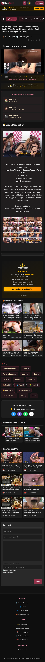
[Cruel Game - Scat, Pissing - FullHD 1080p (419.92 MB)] (33, 345)
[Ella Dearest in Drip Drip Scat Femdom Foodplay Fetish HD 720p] (33, 308)
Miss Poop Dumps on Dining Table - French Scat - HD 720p (11, 353)
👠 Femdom (23, 390)
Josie (25, 369)
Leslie (24, 374)
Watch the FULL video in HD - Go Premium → (22, 79)
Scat (21, 19)
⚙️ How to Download (22, 603)
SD (33, 396)
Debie (5, 379)
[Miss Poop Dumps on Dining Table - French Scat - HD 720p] (12, 345)
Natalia (30, 379)
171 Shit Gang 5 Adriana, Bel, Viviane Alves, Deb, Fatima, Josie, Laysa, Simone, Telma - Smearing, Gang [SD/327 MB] (11, 488)
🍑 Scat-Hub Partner (22, 614)
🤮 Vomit (32, 385)
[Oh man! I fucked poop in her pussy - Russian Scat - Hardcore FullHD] (12, 308)
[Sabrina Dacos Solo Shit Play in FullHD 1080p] (12, 327)
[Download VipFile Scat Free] (8, 3)
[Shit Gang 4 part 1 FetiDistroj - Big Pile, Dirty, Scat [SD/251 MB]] (33, 457)
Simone (18, 379)
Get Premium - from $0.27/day (22, 289)
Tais (35, 374)
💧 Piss (19, 385)
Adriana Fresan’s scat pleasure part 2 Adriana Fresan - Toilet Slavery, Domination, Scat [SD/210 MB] (32, 488)
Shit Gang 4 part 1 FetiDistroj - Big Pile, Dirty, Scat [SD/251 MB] (33, 466)
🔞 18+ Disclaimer (22, 632)
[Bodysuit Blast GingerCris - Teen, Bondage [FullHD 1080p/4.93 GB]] (33, 327)
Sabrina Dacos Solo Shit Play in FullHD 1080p (11, 334)
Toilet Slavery (8, 396)
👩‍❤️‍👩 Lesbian (7, 390)
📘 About (23, 607)
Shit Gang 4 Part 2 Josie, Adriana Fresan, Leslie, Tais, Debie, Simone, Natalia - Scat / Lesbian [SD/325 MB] (11, 466)
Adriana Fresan (9, 374)
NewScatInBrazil (9, 369)
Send (38, 582)
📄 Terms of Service (22, 628)
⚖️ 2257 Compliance (22, 636)
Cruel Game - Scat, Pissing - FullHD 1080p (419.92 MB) (31, 353)
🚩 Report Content (22, 640)
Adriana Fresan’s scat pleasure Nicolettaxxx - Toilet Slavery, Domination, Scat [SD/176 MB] (33, 511)
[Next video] (41, 434)
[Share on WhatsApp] (25, 414)
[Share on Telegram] (13, 414)
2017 (22, 396)
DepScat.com (11, 19)
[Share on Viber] (19, 414)
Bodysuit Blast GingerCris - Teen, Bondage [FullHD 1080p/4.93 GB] (33, 334)
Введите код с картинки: (11, 564)
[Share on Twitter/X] (31, 414)
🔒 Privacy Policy (22, 624)
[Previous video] (3, 434)
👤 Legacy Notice (22, 610)
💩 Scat (6, 385)
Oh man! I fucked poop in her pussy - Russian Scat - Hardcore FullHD (12, 316)
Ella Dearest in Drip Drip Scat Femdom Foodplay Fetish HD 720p (32, 316)
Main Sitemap (22, 650)
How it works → (22, 295)
